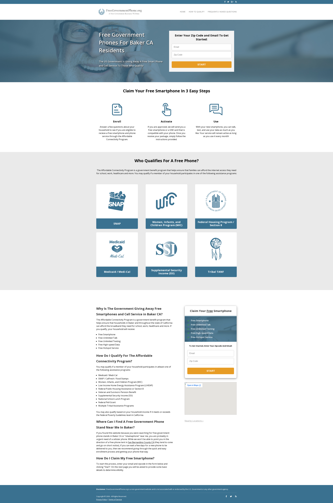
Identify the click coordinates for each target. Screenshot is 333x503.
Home (182, 11)
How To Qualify (196, 11)
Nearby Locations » (194, 420)
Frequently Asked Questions (222, 11)
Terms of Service (115, 499)
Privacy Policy (101, 499)
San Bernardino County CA (141, 442)
